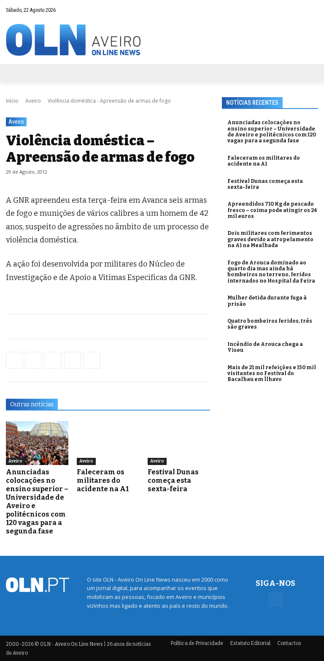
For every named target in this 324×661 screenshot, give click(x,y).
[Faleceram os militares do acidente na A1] (108, 443)
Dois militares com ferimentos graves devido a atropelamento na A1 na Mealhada (270, 239)
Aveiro (33, 100)
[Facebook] (311, 9)
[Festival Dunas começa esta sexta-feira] (179, 443)
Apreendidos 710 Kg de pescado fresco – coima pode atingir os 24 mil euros (272, 210)
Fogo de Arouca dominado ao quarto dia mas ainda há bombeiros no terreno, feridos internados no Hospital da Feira (271, 272)
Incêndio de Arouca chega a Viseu (265, 347)
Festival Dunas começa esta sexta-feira (173, 480)
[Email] (92, 360)
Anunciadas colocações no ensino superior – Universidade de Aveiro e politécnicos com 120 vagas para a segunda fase (271, 132)
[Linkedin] (72, 360)
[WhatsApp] (33, 360)
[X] (53, 360)
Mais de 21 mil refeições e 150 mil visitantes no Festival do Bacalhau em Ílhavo (271, 374)
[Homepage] (162, 40)
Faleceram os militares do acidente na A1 (103, 480)
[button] (295, 10)
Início (12, 100)
